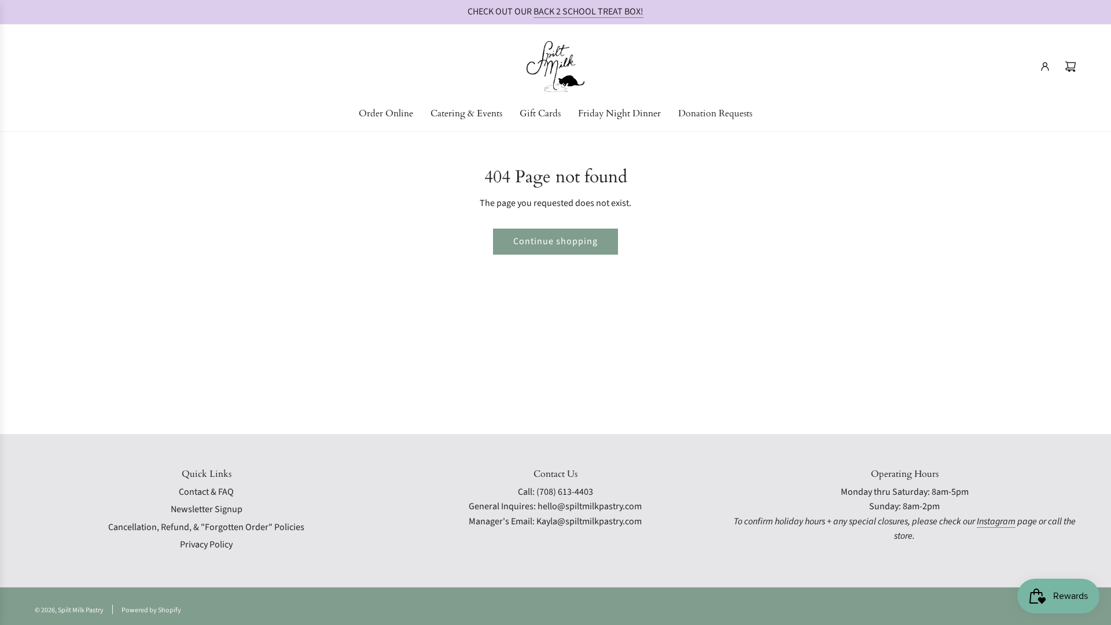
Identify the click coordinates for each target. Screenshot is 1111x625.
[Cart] (1070, 66)
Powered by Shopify (151, 610)
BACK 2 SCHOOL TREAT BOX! (588, 11)
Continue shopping (555, 241)
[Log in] (1045, 66)
